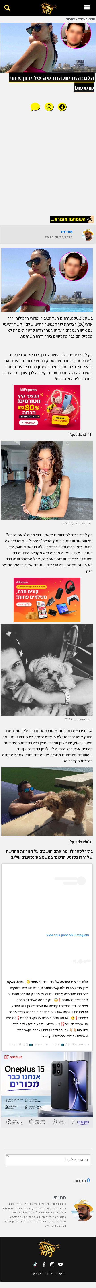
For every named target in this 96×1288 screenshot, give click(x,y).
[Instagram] (52, 1264)
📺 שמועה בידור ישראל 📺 (46, 1044)
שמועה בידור (86, 19)
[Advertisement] (48, 163)
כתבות (70, 19)
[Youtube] (60, 1264)
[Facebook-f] (44, 1264)
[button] (7, 8)
